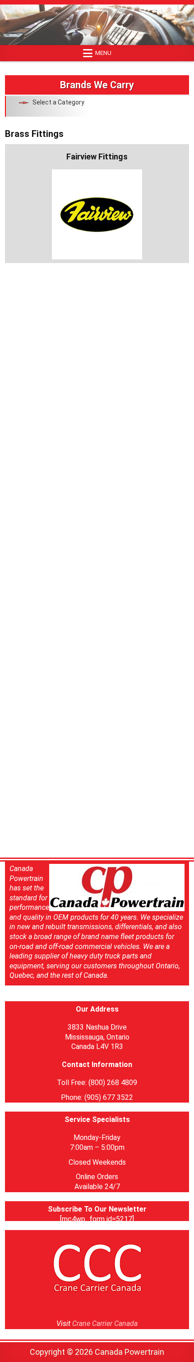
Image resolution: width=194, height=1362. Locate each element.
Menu (103, 53)
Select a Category (58, 102)
